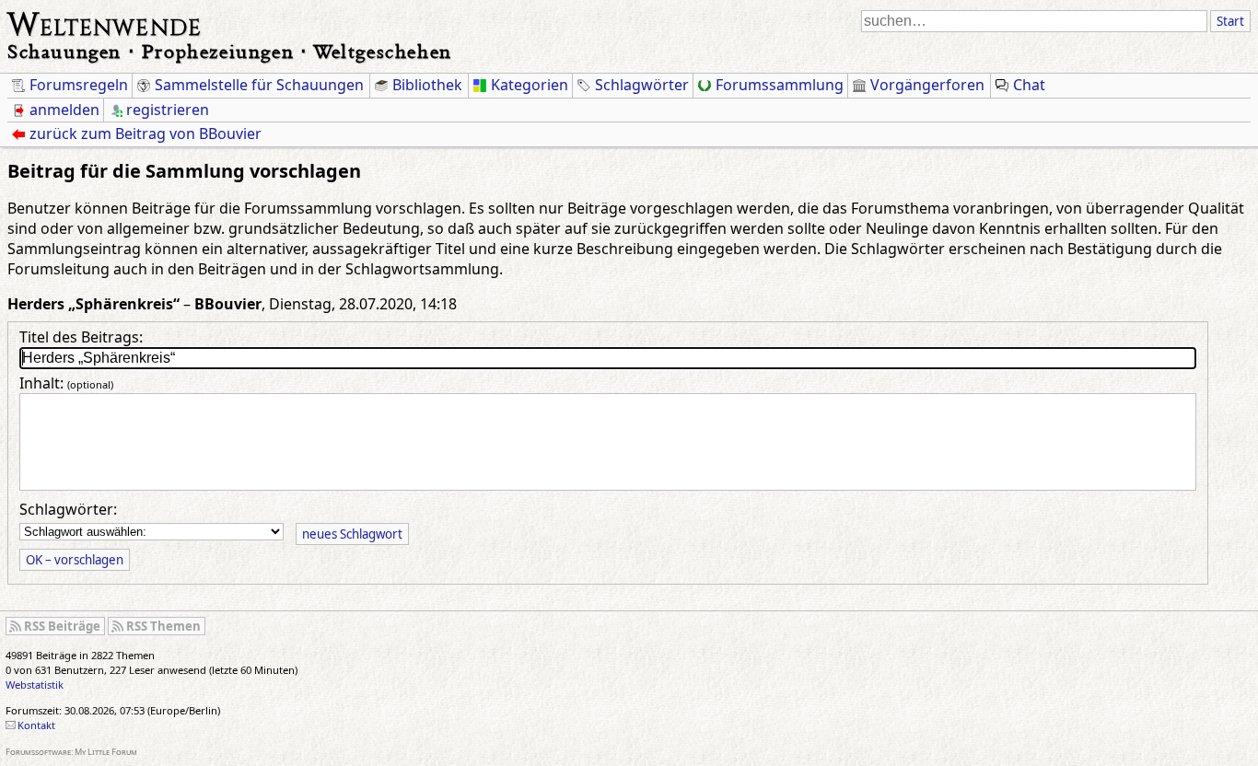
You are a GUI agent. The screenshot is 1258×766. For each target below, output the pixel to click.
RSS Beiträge (62, 626)
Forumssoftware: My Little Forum (71, 752)
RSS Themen (163, 626)
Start (1230, 21)
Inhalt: (66, 383)
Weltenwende (104, 22)
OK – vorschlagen (74, 559)
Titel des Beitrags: (81, 337)
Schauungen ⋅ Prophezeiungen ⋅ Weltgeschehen (229, 51)
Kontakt (36, 725)
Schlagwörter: (68, 509)
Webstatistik (35, 684)
